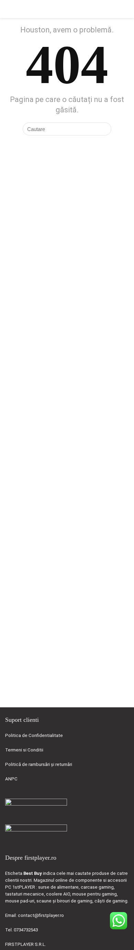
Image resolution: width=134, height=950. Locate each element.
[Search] (123, 9)
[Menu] (8, 9)
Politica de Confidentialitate (34, 735)
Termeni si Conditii (24, 749)
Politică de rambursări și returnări (38, 764)
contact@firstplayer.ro (41, 915)
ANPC (11, 778)
